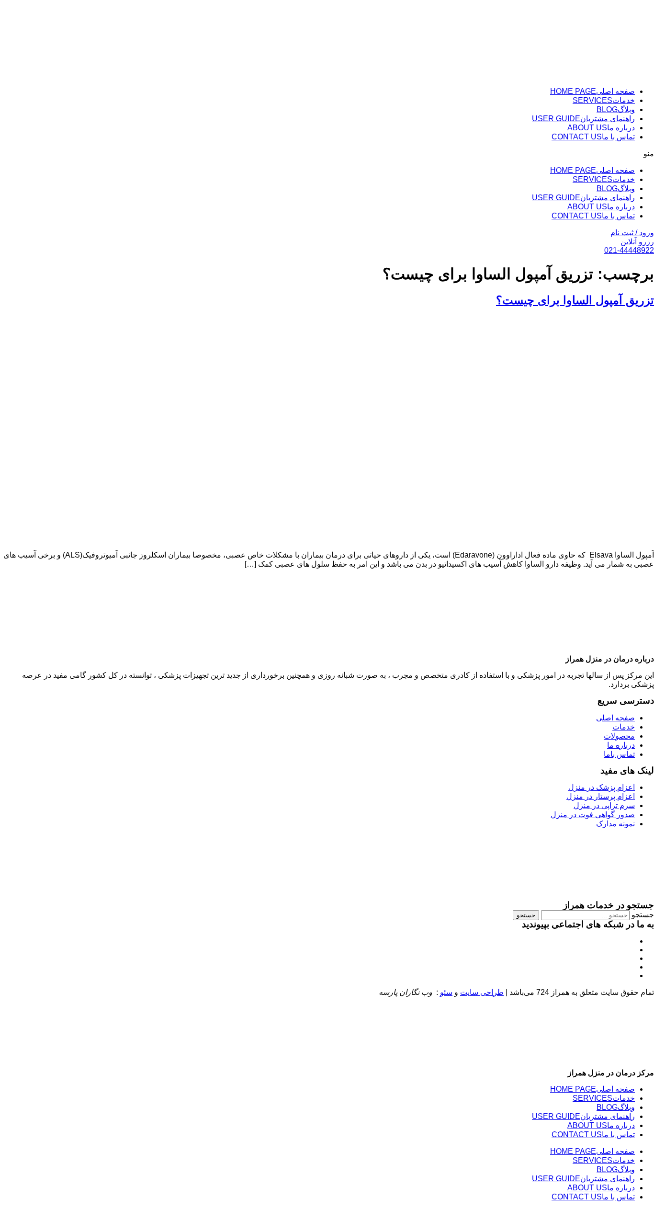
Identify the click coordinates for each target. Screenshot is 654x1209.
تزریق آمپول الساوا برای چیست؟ (575, 300)
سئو (446, 992)
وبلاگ (616, 109)
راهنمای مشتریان (583, 118)
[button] (327, 153)
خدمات (604, 100)
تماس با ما (593, 137)
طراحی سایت (482, 992)
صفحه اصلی (592, 91)
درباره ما (601, 128)
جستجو (642, 915)
